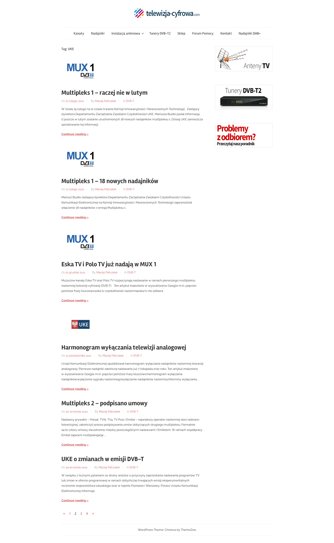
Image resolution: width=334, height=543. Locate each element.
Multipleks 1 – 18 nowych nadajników (109, 181)
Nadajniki (98, 33)
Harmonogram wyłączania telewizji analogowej (123, 347)
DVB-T (130, 101)
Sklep (181, 33)
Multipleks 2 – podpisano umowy (104, 403)
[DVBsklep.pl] (244, 70)
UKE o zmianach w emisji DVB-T (102, 459)
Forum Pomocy (202, 33)
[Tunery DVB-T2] (244, 108)
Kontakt (226, 33)
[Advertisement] (241, 209)
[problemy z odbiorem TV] (244, 146)
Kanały (79, 33)
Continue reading (73, 134)
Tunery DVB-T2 (159, 33)
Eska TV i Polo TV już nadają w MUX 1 (108, 264)
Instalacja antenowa (126, 33)
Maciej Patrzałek (105, 101)
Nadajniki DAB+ (249, 33)
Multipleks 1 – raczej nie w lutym (104, 93)
